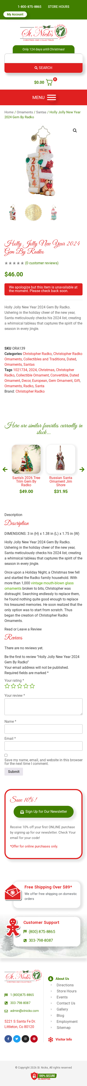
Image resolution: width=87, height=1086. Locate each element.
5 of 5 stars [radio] (32, 686)
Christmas (46, 370)
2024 (33, 370)
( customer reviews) (41, 263)
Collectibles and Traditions (44, 359)
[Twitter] (17, 1039)
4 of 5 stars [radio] (26, 686)
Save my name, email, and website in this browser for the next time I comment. (43, 762)
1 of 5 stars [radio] (7, 686)
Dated (71, 359)
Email (10, 738)
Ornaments (25, 112)
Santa (39, 386)
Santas (41, 112)
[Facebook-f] (8, 1039)
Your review (14, 695)
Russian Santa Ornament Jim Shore (60, 481)
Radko (28, 386)
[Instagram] (25, 1039)
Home (9, 112)
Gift (77, 380)
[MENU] (51, 97)
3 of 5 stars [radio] (19, 686)
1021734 (20, 370)
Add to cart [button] (26, 495)
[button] (75, 131)
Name (10, 721)
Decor (26, 380)
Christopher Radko (37, 354)
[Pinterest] (34, 1039)
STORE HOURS (58, 7)
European (39, 380)
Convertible (59, 375)
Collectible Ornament (32, 375)
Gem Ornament (60, 380)
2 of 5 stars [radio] (13, 686)
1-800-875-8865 (29, 7)
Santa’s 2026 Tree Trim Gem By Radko (26, 481)
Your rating (14, 680)
